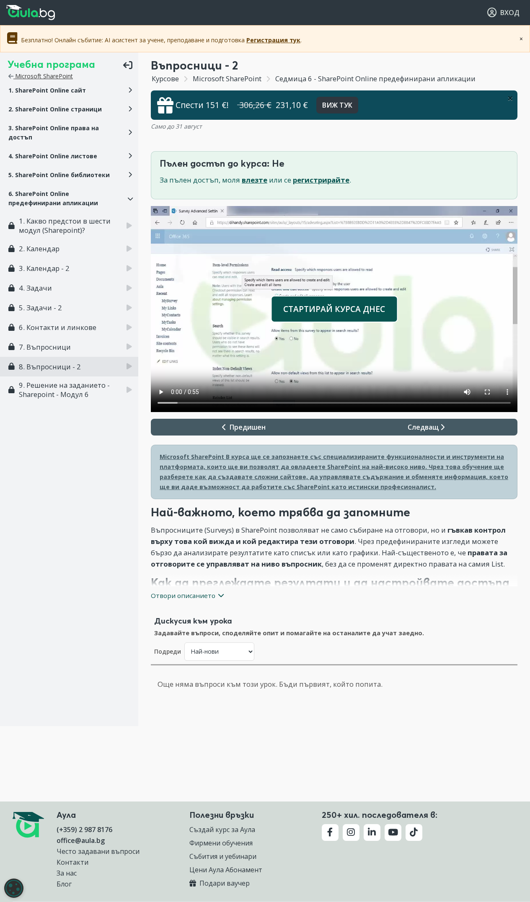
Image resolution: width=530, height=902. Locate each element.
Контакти (72, 862)
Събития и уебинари (222, 856)
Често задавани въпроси (98, 851)
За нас (67, 873)
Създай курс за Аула (222, 829)
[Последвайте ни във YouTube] (393, 832)
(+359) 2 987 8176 (84, 829)
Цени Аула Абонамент (225, 869)
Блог (64, 884)
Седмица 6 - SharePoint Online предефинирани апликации (375, 78)
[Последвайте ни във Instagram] (351, 832)
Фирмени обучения (221, 843)
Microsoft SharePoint (43, 76)
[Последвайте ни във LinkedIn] (372, 832)
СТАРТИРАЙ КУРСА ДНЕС (334, 308)
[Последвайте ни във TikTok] (414, 832)
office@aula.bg (81, 840)
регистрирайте (321, 180)
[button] (69, 90)
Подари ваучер (224, 883)
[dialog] (13, 888)
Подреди (167, 651)
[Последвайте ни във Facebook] (330, 832)
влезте (254, 180)
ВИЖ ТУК (337, 105)
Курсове (165, 78)
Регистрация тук (273, 40)
